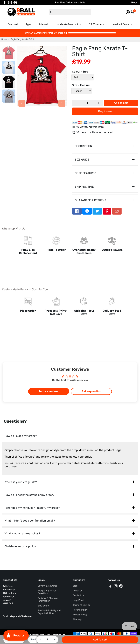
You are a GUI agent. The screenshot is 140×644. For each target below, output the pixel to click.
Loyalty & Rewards (122, 24)
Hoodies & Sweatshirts (68, 24)
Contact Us (78, 595)
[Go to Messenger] (87, 211)
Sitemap (77, 619)
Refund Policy (80, 609)
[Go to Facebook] (4, 2)
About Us (77, 590)
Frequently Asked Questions (47, 592)
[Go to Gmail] (117, 211)
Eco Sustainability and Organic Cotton (49, 612)
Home (4, 39)
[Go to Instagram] (10, 2)
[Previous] (21, 103)
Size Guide (43, 605)
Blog (75, 585)
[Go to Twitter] (97, 211)
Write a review (48, 391)
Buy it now (105, 111)
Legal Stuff (78, 600)
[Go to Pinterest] (15, 2)
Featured (13, 24)
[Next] (61, 103)
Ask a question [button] (91, 391)
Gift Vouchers (96, 24)
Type (28, 24)
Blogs (134, 2)
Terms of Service (81, 605)
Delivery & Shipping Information (48, 599)
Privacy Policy (80, 614)
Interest (43, 24)
